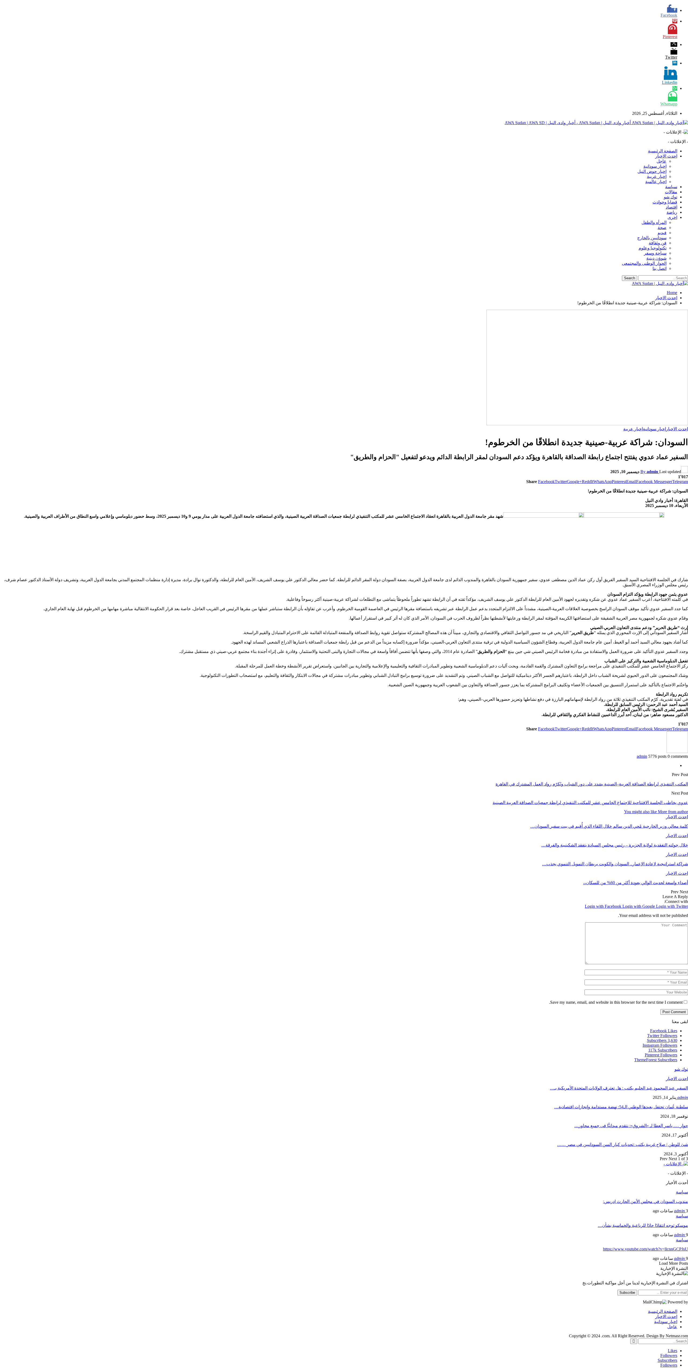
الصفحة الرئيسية (662, 151)
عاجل (661, 161)
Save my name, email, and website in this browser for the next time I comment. (616, 1002)
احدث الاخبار (666, 156)
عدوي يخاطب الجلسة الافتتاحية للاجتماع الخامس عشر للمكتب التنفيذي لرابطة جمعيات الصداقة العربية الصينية (590, 802)
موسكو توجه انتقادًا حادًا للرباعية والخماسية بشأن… (643, 1225)
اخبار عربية (656, 176)
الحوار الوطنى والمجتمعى (644, 263)
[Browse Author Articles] (677, 751)
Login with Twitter (672, 906)
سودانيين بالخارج (651, 237)
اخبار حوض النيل (651, 171)
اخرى (672, 217)
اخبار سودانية (654, 166)
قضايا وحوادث (665, 202)
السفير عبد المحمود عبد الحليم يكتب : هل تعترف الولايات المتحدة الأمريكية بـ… (619, 1088)
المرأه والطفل (654, 222)
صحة (662, 227)
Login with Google (639, 906)
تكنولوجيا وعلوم (652, 248)
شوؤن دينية (656, 258)
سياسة (671, 186)
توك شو (670, 197)
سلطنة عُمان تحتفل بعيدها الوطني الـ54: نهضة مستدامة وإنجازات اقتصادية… (621, 1107)
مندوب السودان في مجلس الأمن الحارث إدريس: (645, 1201)
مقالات (671, 192)
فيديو (662, 232)
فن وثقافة (657, 243)
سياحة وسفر (655, 253)
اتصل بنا (659, 268)
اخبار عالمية (655, 181)
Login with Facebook (603, 906)
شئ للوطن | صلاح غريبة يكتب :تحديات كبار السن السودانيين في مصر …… (622, 1144)
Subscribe (627, 1293)
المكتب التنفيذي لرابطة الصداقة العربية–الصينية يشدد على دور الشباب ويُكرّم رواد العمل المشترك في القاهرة (592, 784)
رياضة (671, 212)
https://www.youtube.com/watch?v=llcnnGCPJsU (645, 1249)
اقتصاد (671, 207)
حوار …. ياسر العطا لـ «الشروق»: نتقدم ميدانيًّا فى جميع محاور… (631, 1125)
